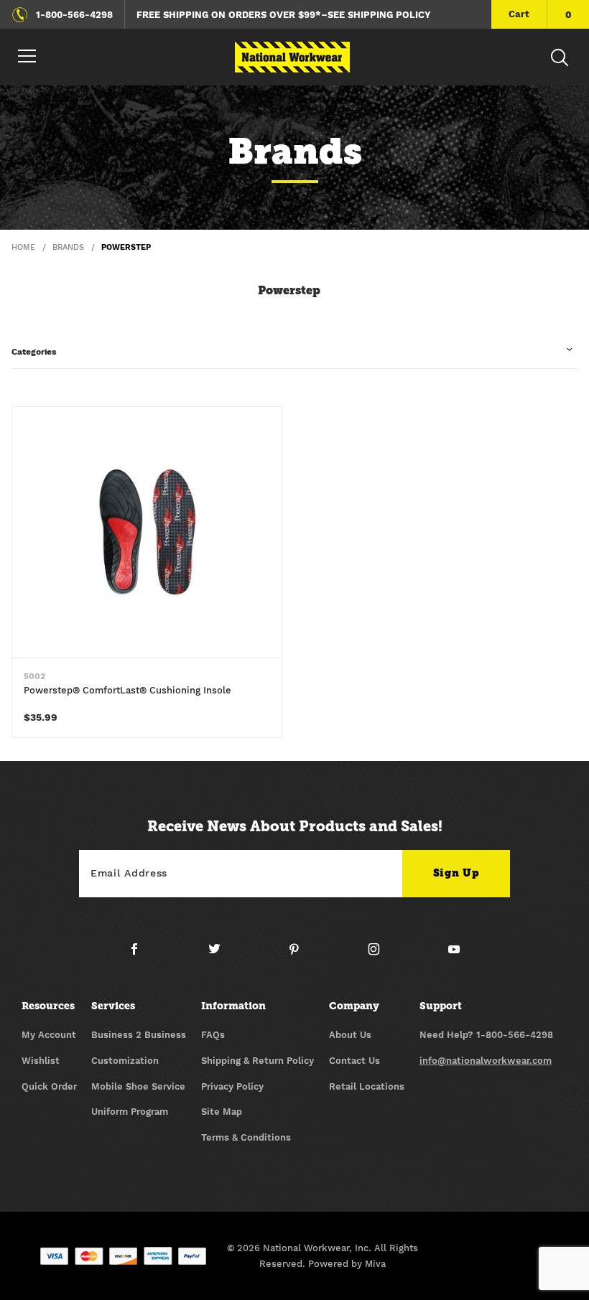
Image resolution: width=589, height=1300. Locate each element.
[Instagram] (379, 954)
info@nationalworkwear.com (485, 1060)
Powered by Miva (347, 1263)
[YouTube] (454, 954)
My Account (49, 1034)
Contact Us (354, 1060)
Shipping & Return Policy (257, 1060)
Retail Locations (366, 1086)
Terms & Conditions (246, 1137)
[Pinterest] (299, 954)
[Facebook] (140, 954)
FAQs (213, 1034)
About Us (350, 1034)
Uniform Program (129, 1111)
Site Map (221, 1111)
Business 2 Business (138, 1034)
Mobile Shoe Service (138, 1086)
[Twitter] (220, 954)
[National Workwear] (292, 57)
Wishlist (41, 1060)
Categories (33, 352)
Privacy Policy (232, 1086)
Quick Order (49, 1086)
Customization (125, 1060)
